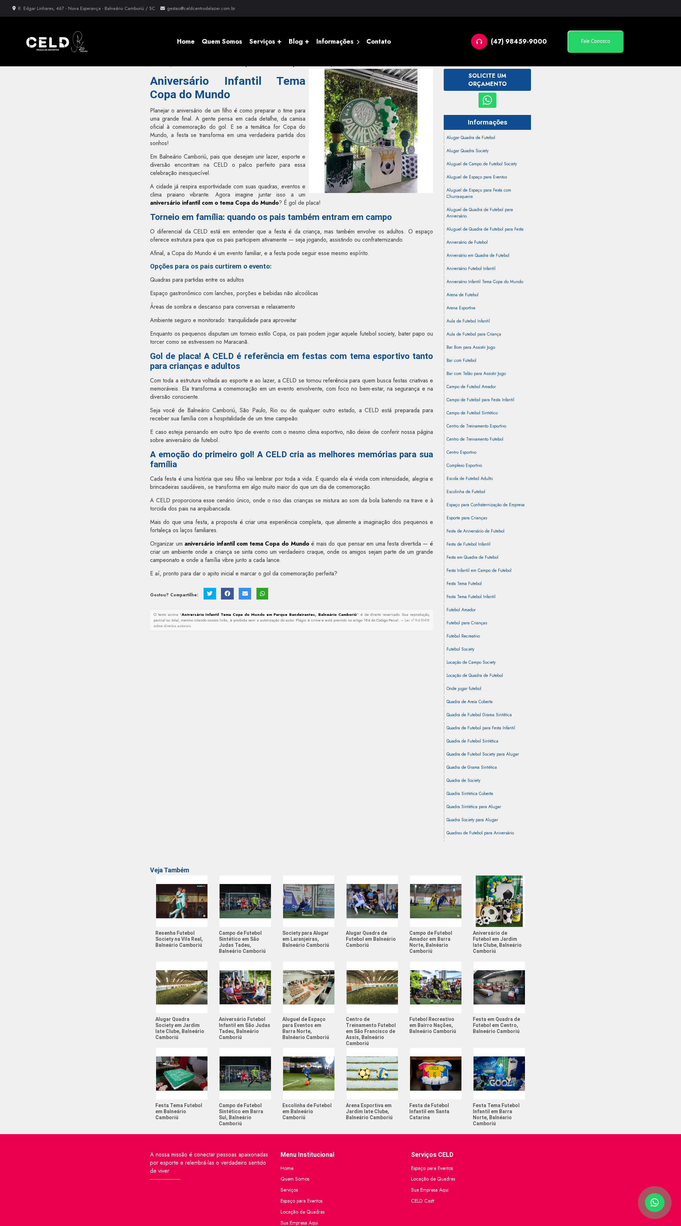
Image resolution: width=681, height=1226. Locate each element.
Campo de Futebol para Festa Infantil (480, 400)
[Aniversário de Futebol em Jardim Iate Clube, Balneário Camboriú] (499, 901)
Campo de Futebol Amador (471, 386)
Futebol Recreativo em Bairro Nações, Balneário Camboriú (432, 1025)
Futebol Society (460, 649)
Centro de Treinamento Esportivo (476, 426)
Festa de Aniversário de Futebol (475, 531)
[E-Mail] (245, 594)
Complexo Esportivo (464, 465)
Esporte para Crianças (467, 518)
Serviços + (265, 41)
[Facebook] (227, 594)
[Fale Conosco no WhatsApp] (487, 100)
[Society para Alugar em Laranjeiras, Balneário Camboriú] (308, 901)
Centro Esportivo (461, 452)
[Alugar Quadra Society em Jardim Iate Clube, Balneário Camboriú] (181, 987)
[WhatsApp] (262, 594)
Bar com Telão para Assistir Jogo (476, 373)
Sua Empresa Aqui (430, 1189)
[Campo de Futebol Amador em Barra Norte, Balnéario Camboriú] (435, 901)
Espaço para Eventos (301, 1200)
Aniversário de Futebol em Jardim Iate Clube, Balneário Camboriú (497, 942)
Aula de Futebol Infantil (468, 321)
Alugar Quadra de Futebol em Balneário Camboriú (371, 939)
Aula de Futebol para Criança (474, 334)
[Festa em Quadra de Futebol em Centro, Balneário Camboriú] (499, 987)
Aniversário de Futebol (467, 242)
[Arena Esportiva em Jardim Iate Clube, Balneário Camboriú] (372, 1073)
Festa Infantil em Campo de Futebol (479, 570)
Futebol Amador (461, 610)
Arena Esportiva (461, 308)
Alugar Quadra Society (467, 151)
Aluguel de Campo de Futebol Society (482, 164)
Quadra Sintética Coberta (470, 793)
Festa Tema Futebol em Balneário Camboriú (178, 1111)
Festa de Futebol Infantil (469, 544)
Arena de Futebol (462, 295)
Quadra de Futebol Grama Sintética (479, 715)
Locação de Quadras (303, 1211)
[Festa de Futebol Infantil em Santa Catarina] (435, 1073)
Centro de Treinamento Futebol (475, 439)
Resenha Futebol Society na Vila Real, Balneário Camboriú (179, 939)
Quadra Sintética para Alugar (474, 806)
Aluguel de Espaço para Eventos (477, 177)
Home (186, 41)
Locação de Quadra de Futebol (475, 675)
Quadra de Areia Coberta (470, 701)
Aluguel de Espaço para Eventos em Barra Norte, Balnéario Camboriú (305, 1028)
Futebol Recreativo (463, 636)
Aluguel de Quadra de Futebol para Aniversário (480, 212)
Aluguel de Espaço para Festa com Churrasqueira (479, 193)
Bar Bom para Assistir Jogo (471, 347)
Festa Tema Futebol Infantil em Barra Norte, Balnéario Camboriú (496, 1114)
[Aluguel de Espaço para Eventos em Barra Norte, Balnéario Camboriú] (308, 987)
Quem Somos (222, 41)
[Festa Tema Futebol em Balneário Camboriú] (181, 1073)
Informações (335, 41)
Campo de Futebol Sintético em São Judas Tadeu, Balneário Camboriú (242, 942)
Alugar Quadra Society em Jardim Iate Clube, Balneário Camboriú (179, 1028)
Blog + (299, 41)
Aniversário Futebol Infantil (471, 268)
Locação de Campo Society (471, 662)
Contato (378, 41)
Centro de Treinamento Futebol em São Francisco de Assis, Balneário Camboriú (371, 1031)
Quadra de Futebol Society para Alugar (483, 754)
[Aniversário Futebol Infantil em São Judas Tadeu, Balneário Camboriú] (245, 987)
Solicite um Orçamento (487, 80)
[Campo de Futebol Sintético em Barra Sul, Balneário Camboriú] (245, 1073)
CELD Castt (422, 1200)
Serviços (289, 1189)
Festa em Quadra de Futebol (472, 557)
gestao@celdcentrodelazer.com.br (201, 8)
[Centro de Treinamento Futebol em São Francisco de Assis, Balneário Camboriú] (372, 987)
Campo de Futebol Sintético (472, 413)
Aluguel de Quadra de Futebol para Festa (485, 229)
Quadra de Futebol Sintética (472, 741)
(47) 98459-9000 (519, 41)
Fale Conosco (595, 41)
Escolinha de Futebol (466, 491)
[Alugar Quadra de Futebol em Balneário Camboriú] (372, 901)
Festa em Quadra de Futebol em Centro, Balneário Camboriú (496, 1025)
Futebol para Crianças (467, 623)
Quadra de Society (463, 780)
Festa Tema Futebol (464, 583)
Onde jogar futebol (464, 688)
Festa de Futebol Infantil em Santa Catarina (429, 1111)
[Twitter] (210, 594)
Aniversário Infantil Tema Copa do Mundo (485, 281)
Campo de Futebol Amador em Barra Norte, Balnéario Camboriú (430, 942)
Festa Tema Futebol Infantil (471, 596)
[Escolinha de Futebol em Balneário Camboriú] (308, 1073)
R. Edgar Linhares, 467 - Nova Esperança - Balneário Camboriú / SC (86, 8)
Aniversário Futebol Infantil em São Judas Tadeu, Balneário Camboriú (244, 1028)
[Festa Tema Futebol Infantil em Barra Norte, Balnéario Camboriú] (499, 1073)
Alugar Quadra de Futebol (471, 137)
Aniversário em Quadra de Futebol (478, 255)
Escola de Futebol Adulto (470, 478)
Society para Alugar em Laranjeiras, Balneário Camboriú (305, 939)
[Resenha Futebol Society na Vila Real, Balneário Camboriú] (181, 901)
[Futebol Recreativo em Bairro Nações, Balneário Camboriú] (435, 987)
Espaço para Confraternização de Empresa (486, 505)
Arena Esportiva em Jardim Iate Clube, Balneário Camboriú (369, 1111)
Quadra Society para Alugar (472, 820)
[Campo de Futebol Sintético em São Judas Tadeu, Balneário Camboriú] (245, 901)
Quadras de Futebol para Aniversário (480, 833)
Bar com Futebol (461, 360)
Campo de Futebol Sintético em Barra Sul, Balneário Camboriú (241, 1114)
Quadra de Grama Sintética (472, 767)
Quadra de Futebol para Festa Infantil (481, 728)
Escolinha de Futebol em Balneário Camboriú (307, 1111)
